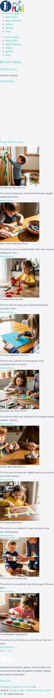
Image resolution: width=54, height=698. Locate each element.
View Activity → (8, 200)
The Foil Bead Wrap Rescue (12, 466)
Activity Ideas (12, 13)
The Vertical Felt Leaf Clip (12, 187)
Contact (9, 28)
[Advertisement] (27, 113)
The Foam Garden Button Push (14, 355)
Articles (9, 24)
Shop (7, 31)
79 (9, 650)
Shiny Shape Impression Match (14, 243)
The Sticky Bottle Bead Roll (13, 578)
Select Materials (13, 20)
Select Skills (11, 17)
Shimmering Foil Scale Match (13, 410)
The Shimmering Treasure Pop (14, 634)
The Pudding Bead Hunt (11, 522)
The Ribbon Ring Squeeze (11, 299)
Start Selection (7, 81)
